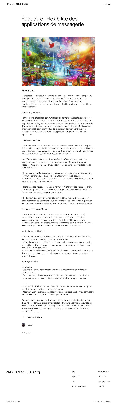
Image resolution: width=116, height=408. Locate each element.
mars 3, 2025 (26, 333)
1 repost (29, 325)
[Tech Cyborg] (23, 325)
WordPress (106, 401)
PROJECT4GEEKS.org (17, 3)
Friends (107, 3)
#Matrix (28, 90)
